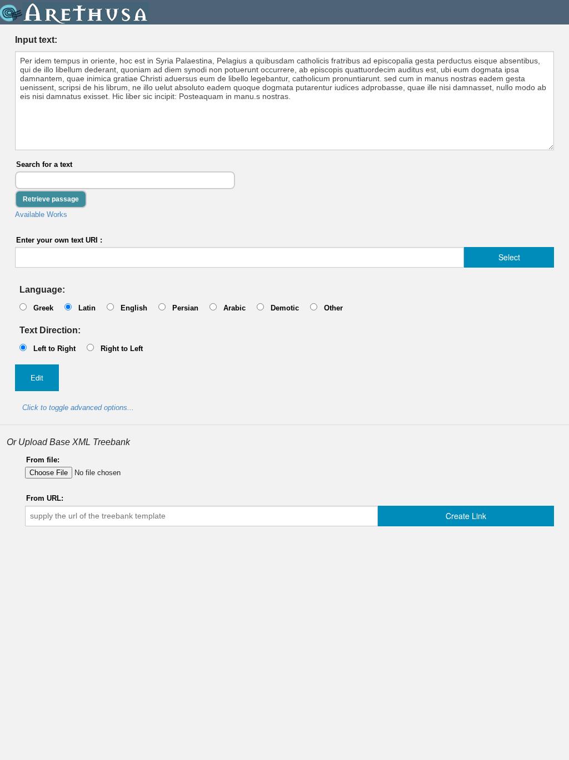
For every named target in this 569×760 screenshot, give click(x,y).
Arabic (234, 308)
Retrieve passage (51, 199)
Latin (87, 308)
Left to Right (54, 348)
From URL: (44, 498)
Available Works (41, 214)
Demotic (285, 308)
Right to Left (122, 348)
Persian (185, 308)
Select (509, 257)
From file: (42, 460)
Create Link (466, 515)
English (134, 308)
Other (333, 308)
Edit (37, 377)
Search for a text (44, 164)
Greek (43, 308)
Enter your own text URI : (59, 240)
